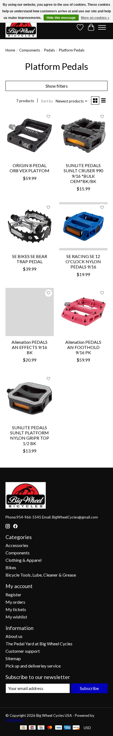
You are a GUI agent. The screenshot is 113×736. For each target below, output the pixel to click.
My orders (15, 602)
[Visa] (58, 728)
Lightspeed (14, 720)
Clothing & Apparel (23, 560)
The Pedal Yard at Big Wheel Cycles (38, 643)
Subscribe (89, 688)
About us (13, 636)
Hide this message (61, 18)
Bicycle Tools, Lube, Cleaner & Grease (40, 574)
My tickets (15, 609)
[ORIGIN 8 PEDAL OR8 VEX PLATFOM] (29, 135)
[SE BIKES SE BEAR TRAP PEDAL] (29, 226)
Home (10, 50)
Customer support (22, 651)
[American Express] (67, 728)
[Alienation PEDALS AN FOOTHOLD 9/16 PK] (83, 312)
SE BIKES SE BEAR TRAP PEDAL (29, 259)
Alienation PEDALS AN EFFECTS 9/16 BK (29, 347)
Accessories (16, 545)
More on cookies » (95, 18)
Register (13, 594)
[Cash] (23, 728)
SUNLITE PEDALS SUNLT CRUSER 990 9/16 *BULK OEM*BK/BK (83, 173)
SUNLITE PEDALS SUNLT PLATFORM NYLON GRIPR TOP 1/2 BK (29, 435)
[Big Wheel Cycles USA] (21, 27)
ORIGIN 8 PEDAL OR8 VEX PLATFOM (29, 168)
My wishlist (16, 616)
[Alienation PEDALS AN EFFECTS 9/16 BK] (29, 312)
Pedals (49, 50)
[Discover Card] (76, 728)
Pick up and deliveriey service (33, 665)
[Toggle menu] (102, 27)
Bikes (10, 567)
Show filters (57, 85)
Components (29, 50)
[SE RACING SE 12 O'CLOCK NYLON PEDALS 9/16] (83, 226)
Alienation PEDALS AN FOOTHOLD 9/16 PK (83, 347)
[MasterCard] (49, 728)
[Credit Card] (41, 728)
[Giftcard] (32, 728)
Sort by (47, 101)
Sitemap (13, 658)
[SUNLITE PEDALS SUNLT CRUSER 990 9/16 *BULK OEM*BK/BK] (83, 135)
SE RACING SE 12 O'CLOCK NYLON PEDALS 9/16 (83, 261)
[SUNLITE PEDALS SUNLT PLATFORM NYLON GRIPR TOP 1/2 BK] (29, 397)
